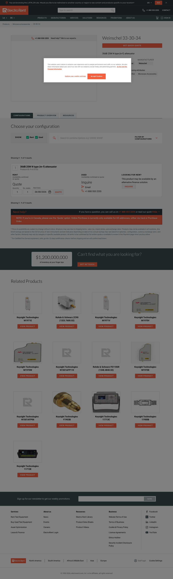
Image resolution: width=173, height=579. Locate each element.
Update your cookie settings (75, 76)
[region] (87, 70)
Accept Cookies (96, 76)
